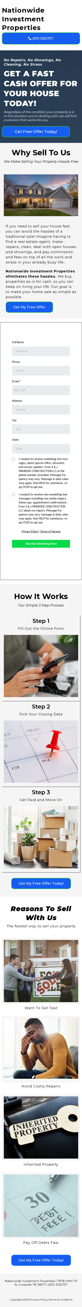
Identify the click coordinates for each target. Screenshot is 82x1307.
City (14, 420)
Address (17, 400)
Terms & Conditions (60, 1299)
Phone (16, 361)
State (15, 439)
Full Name (18, 342)
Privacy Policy (30, 531)
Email (16, 381)
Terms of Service (50, 531)
